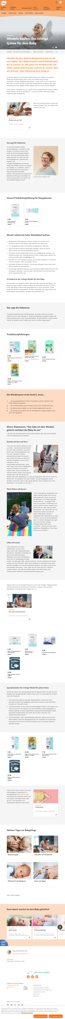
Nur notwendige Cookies (56, 1016)
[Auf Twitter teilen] (32, 976)
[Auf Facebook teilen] (28, 976)
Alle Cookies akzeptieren (40, 1016)
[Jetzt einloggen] (60, 2)
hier (35, 589)
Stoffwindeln (24, 794)
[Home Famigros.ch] (3, 3)
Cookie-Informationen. (27, 1013)
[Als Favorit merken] (30, 128)
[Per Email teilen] (36, 976)
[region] (32, 1012)
